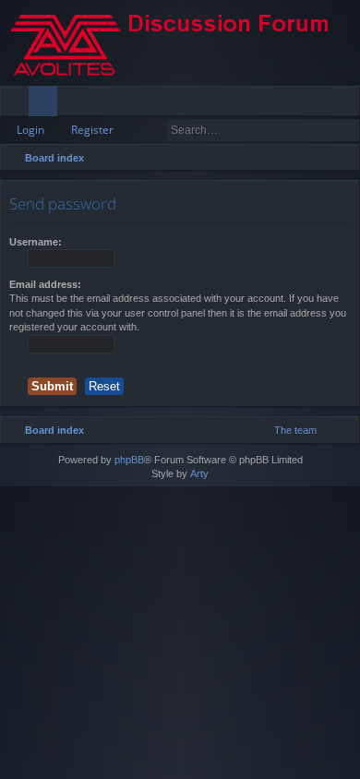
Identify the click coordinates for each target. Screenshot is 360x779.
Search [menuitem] (343, 160)
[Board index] (180, 43)
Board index (54, 157)
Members (75, 104)
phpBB (129, 459)
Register (92, 130)
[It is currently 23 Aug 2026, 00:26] (320, 157)
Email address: (45, 284)
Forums (46, 104)
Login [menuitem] (320, 104)
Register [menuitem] (350, 104)
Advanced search (346, 130)
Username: (35, 241)
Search (320, 130)
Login (30, 130)
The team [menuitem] (295, 430)
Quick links (18, 104)
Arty (199, 473)
